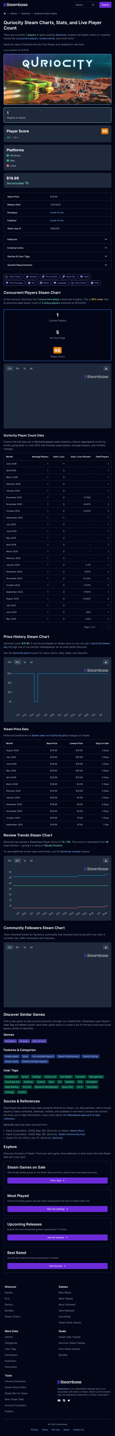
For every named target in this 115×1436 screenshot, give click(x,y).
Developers (11, 1354)
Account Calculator (16, 1405)
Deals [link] (86, 276)
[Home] (5, 13)
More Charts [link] (80, 283)
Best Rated (65, 1292)
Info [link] (33, 283)
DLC (7, 1298)
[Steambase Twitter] (69, 1400)
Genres (9, 1336)
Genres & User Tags (18, 256)
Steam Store (77, 1130)
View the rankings (56, 1209)
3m (17, 368)
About (66, 1429)
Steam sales (39, 735)
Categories (11, 1342)
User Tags (10, 1348)
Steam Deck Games (70, 1322)
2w (9, 368)
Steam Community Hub (72, 1134)
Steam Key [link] (70, 276)
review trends (47, 38)
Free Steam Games (69, 1348)
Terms (45, 1429)
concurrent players (27, 38)
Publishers (10, 1360)
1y (24, 368)
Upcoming (64, 1316)
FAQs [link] (96, 283)
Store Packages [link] (16, 283)
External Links (15, 247)
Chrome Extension (15, 1381)
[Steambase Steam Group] (64, 1400)
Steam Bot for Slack (16, 1393)
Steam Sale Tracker (70, 1336)
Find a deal (55, 1180)
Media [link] (46, 283)
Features (12, 239)
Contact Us (78, 1429)
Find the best (55, 1266)
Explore (105, 4)
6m (17, 662)
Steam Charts (12, 1316)
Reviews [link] (33, 276)
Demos (9, 1304)
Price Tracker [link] (51, 276)
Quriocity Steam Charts (45, 13)
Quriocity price (21, 652)
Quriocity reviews (71, 851)
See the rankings (55, 1237)
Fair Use (56, 1429)
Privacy (34, 1429)
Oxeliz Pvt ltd (56, 212)
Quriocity (25, 13)
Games (13, 13)
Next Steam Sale (14, 1399)
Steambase (63, 1388)
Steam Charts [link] (15, 276)
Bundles (9, 1310)
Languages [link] (61, 283)
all (31, 368)
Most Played (66, 1298)
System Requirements (19, 264)
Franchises (11, 1366)
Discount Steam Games (72, 1342)
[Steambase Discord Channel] (59, 1400)
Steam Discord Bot (15, 1387)
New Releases (66, 1310)
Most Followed (67, 1304)
